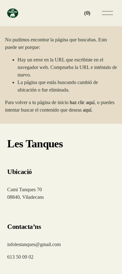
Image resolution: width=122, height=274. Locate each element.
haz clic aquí (82, 102)
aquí (87, 110)
